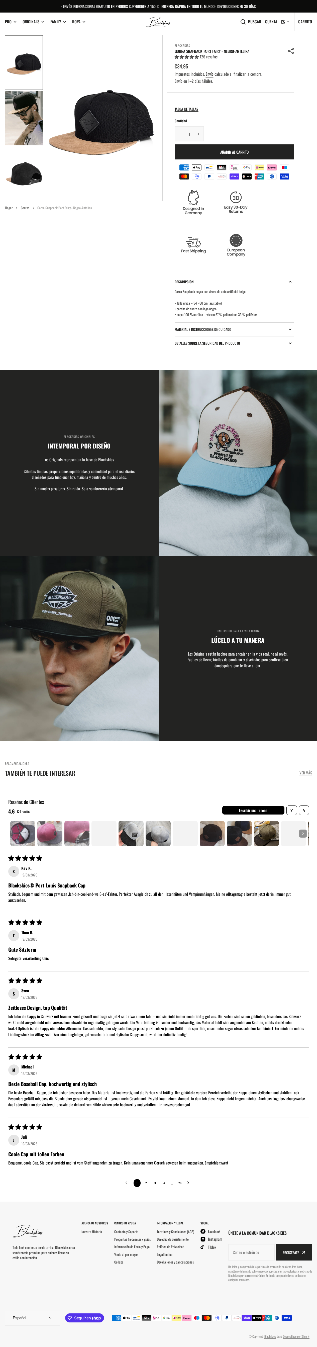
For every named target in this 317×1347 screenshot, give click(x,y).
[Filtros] (291, 810)
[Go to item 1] (22, 833)
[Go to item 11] (293, 833)
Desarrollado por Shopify (296, 1336)
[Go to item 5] (131, 833)
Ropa (76, 22)
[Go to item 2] (49, 833)
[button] (291, 51)
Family (55, 22)
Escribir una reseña (253, 810)
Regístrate (291, 1252)
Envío (210, 74)
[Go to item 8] (212, 833)
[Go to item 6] (158, 833)
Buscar (254, 22)
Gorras (25, 207)
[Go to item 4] (104, 833)
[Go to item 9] (239, 833)
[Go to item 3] (76, 833)
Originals (31, 22)
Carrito (305, 22)
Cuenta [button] (271, 22)
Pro (8, 22)
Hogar (9, 207)
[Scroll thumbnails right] (303, 834)
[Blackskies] (158, 22)
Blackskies (270, 1336)
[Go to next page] (189, 1183)
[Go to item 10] (266, 833)
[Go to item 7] (185, 833)
